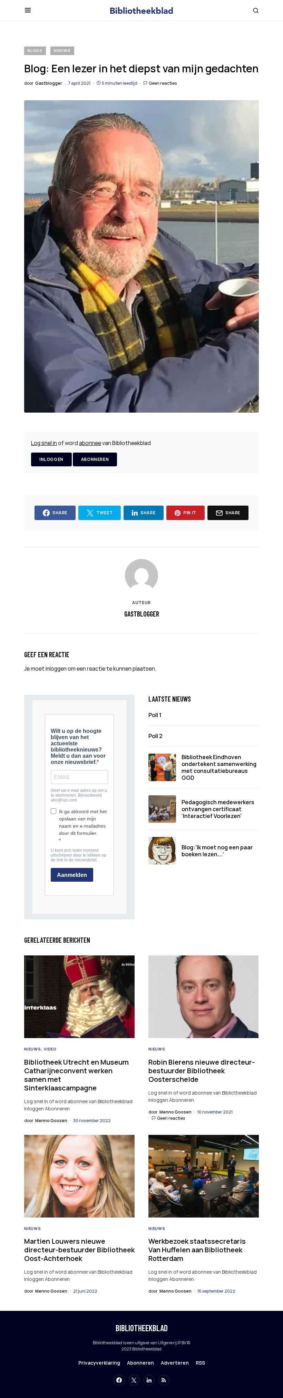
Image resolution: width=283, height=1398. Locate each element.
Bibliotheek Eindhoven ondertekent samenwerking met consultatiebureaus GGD (219, 767)
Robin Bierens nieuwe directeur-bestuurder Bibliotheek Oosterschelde (201, 1070)
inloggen (56, 668)
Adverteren (175, 1362)
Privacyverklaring (99, 1362)
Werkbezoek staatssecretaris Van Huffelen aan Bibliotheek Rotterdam (197, 1249)
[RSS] (163, 1380)
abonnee (90, 443)
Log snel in (44, 443)
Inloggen (51, 459)
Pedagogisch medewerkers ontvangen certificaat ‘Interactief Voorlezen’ (218, 809)
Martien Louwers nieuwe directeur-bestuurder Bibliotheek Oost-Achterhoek (79, 1249)
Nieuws (62, 50)
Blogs (35, 50)
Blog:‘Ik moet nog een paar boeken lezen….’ (217, 850)
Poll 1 (155, 715)
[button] (27, 10)
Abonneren (95, 459)
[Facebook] (119, 1380)
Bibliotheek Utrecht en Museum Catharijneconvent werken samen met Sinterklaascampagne (76, 1074)
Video (50, 1049)
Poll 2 (155, 736)
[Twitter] (133, 1380)
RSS (200, 1362)
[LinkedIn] (149, 1380)
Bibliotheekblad (142, 1328)
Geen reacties (163, 83)
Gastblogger (141, 614)
